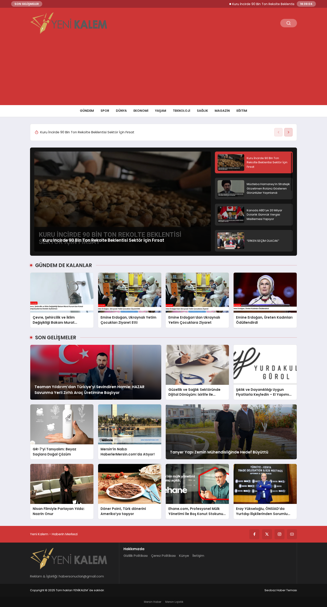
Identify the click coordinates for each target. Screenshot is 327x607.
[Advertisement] (163, 72)
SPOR (105, 110)
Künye (184, 555)
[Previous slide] (278, 132)
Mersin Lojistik (174, 602)
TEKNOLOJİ (181, 110)
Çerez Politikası (163, 555)
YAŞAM (160, 110)
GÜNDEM (87, 110)
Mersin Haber (152, 602)
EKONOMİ (140, 110)
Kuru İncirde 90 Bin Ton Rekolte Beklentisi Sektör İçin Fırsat (256, 4)
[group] (156, 132)
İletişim (198, 555)
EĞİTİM (241, 110)
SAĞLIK (202, 110)
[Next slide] (288, 132)
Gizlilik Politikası (135, 555)
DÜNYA (121, 110)
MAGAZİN (222, 110)
